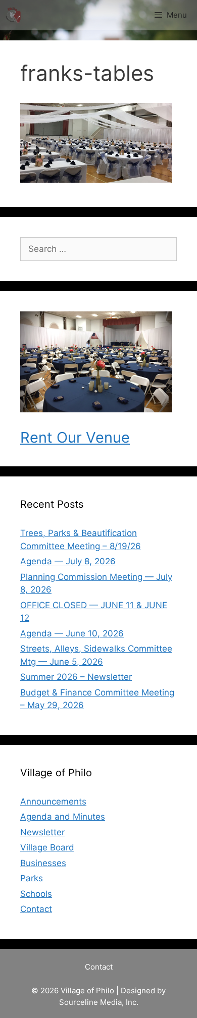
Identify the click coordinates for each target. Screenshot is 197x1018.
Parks (31, 878)
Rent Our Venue (75, 437)
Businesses (43, 863)
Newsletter (42, 832)
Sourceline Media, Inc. (98, 1002)
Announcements (53, 801)
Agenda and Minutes (62, 817)
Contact (36, 909)
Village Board (47, 847)
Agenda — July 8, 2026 (68, 561)
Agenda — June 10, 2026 (72, 633)
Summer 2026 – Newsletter (76, 677)
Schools (36, 894)
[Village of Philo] (13, 15)
